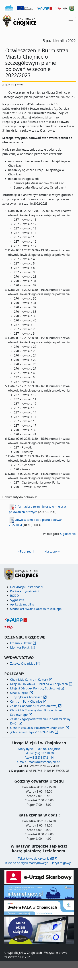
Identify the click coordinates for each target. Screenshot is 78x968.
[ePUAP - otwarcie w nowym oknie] (44, 8)
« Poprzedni (26, 551)
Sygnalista (17, 600)
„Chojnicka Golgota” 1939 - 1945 (32, 732)
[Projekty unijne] (25, 8)
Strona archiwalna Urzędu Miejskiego (36, 609)
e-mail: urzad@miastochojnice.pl (39, 762)
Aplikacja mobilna (22, 604)
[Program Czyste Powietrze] (9, 8)
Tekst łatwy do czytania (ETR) (37, 858)
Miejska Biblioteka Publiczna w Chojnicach (39, 684)
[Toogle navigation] (71, 20)
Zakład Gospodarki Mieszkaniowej (33, 706)
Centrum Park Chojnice (26, 701)
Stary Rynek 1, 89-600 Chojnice (39, 749)
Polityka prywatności (24, 591)
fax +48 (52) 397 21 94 (39, 758)
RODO (14, 596)
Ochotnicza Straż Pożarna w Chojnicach (37, 728)
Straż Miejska (19, 693)
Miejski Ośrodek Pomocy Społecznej (35, 688)
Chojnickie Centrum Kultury (29, 680)
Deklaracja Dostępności (26, 587)
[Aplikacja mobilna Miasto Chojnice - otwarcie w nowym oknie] (71, 8)
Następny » (52, 551)
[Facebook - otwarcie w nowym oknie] (65, 8)
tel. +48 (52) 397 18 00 (39, 753)
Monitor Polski (20, 647)
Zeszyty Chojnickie (22, 664)
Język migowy (61, 863)
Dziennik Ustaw (21, 643)
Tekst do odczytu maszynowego (26, 863)
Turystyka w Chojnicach (26, 697)
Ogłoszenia (68, 534)
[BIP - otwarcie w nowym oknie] (57, 8)
